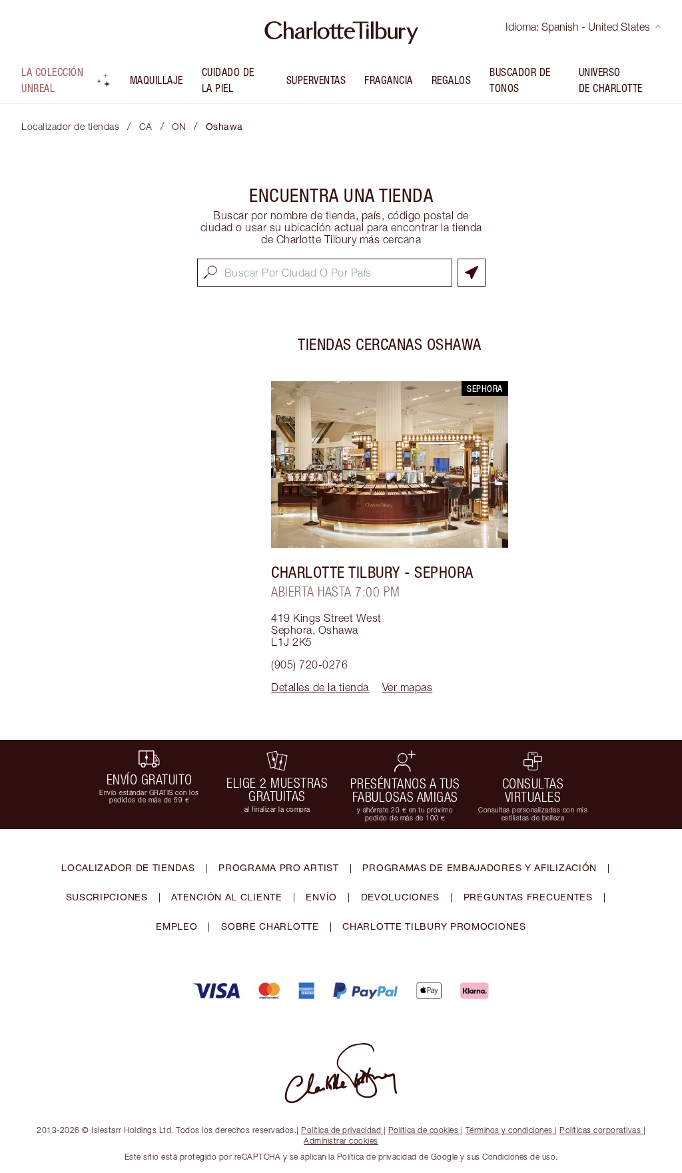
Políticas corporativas (600, 1130)
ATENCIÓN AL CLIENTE (226, 896)
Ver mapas (407, 687)
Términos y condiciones (509, 1130)
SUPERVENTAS (316, 80)
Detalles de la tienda (320, 687)
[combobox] (324, 273)
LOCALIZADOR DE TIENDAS (127, 867)
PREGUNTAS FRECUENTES (528, 896)
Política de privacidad (341, 1130)
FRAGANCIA (388, 80)
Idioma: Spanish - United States (578, 26)
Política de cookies (423, 1130)
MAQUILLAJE (156, 80)
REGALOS (452, 80)
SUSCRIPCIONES (107, 896)
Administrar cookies (341, 1141)
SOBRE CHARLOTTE (270, 926)
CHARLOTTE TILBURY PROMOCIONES (433, 926)
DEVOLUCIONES (400, 896)
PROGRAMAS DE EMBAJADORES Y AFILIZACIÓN (479, 867)
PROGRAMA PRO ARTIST (278, 867)
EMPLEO (176, 926)
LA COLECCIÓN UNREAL (52, 80)
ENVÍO (321, 896)
